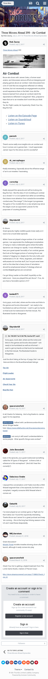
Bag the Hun (8, 390)
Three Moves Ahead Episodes (35, 36)
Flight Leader (8, 373)
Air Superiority (9, 379)
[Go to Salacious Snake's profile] (5, 478)
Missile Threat (8, 545)
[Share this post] (44, 44)
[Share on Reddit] (24, 662)
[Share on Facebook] (7, 662)
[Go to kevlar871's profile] (5, 295)
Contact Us (29, 669)
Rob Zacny (8, 36)
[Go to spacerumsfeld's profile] (5, 407)
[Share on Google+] (11, 662)
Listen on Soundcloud (19, 119)
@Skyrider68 (8, 422)
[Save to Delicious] (20, 662)
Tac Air (6, 368)
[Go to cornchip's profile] (5, 183)
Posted (16, 44)
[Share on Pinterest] (36, 662)
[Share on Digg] (15, 662)
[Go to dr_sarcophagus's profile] (5, 161)
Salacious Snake (17, 477)
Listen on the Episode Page (22, 115)
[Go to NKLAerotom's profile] (5, 534)
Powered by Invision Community (24, 675)
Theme (17, 669)
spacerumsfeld (16, 406)
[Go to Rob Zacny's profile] (5, 43)
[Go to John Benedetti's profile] (5, 451)
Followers (21, 643)
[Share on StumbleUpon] (28, 662)
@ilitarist (6, 436)
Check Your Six (9, 384)
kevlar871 (31, 336)
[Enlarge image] (24, 61)
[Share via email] (32, 662)
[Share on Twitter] (3, 662)
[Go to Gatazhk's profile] (5, 505)
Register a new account (24, 616)
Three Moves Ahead (10, 50)
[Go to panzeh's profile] (5, 137)
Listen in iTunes (16, 123)
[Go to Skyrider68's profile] (5, 221)
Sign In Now (24, 633)
